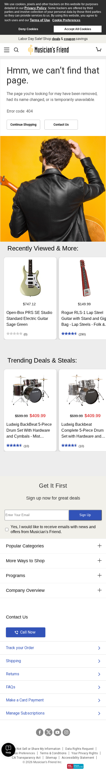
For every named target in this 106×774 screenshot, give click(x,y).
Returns (12, 674)
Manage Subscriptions (25, 713)
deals (56, 39)
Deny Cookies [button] (28, 29)
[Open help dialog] (8, 750)
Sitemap (51, 757)
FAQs (10, 687)
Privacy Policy (35, 8)
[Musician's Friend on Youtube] (57, 732)
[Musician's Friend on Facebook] (39, 732)
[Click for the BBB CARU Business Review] (75, 766)
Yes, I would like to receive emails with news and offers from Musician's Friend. (53, 529)
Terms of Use (40, 20)
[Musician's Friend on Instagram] (66, 732)
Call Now (27, 632)
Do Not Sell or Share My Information (36, 749)
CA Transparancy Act (26, 757)
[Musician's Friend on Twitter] (48, 732)
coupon (69, 39)
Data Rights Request (79, 749)
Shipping (13, 660)
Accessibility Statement (78, 757)
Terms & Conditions (53, 753)
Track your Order (20, 647)
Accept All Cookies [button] (77, 29)
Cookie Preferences (66, 20)
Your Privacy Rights (84, 753)
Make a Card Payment (25, 700)
